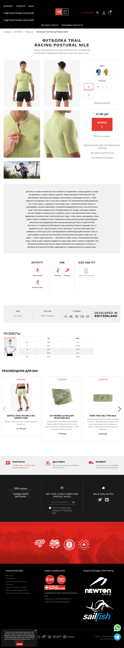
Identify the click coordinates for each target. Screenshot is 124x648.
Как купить (10, 576)
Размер (102, 81)
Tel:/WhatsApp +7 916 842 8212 (24, 465)
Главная (7, 32)
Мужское (30, 32)
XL (89, 95)
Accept (19, 644)
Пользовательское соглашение (18, 593)
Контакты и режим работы (16, 581)
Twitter (100, 499)
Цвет (102, 66)
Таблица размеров (102, 103)
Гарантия (9, 584)
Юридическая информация (16, 590)
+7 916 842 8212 (87, 13)
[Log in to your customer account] (103, 12)
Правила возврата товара (16, 587)
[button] (97, 12)
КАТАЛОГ (18, 32)
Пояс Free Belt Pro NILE (102, 416)
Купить (102, 125)
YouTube (106, 499)
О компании (10, 578)
